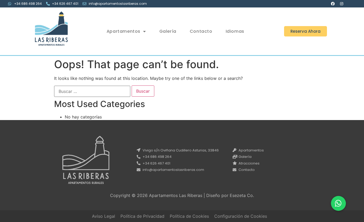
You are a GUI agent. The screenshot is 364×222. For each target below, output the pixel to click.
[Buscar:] (92, 91)
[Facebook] (333, 3)
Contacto (201, 31)
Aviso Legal (103, 216)
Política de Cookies (189, 216)
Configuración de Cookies (240, 216)
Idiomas (235, 31)
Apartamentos (123, 31)
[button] (305, 31)
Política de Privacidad (142, 216)
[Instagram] (341, 3)
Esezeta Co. (242, 195)
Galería (167, 31)
